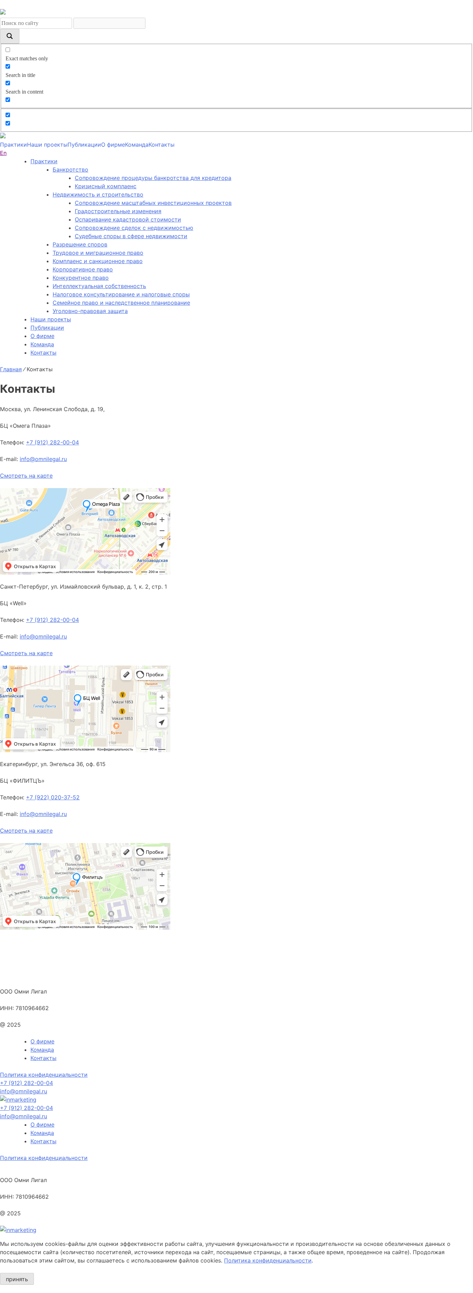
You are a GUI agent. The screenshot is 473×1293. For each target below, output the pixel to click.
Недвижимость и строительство (98, 194)
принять (17, 1279)
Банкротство (70, 169)
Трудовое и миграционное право (98, 252)
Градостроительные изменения (118, 211)
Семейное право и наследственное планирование (121, 302)
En (3, 152)
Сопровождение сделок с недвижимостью (134, 227)
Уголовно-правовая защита (90, 310)
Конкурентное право (81, 277)
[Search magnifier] (9, 36)
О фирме (113, 144)
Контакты (162, 144)
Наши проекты (47, 144)
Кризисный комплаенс (105, 186)
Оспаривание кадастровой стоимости (128, 219)
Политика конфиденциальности (44, 1074)
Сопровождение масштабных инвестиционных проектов (153, 202)
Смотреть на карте (26, 475)
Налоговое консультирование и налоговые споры (121, 294)
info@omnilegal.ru (43, 458)
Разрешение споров (80, 244)
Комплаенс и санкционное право (98, 261)
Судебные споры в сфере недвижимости (131, 236)
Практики (13, 144)
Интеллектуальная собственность (99, 286)
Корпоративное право (83, 269)
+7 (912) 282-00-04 (52, 442)
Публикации (84, 144)
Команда (137, 144)
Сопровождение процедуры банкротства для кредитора (153, 177)
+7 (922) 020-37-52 (53, 797)
